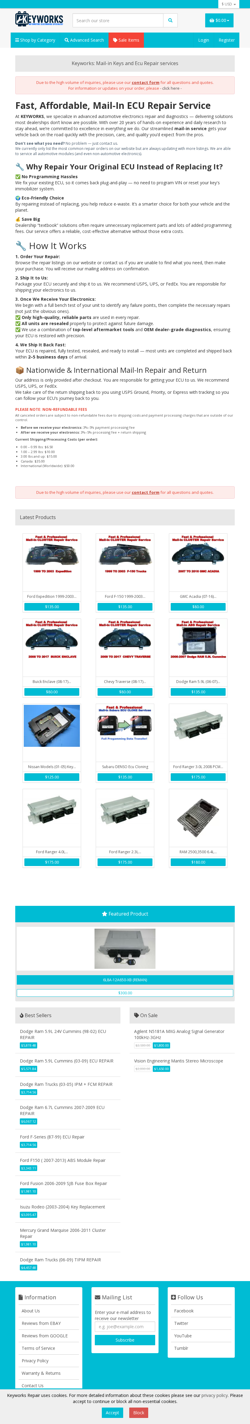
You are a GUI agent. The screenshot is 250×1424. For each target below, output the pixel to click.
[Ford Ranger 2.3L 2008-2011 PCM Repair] (125, 818)
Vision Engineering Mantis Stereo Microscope (178, 1061)
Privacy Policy (35, 1360)
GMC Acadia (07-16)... (198, 596)
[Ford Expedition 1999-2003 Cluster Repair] (52, 563)
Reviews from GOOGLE (45, 1336)
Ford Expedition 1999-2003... (52, 596)
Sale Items (128, 40)
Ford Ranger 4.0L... (52, 851)
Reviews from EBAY (41, 1323)
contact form (145, 82)
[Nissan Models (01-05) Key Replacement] (52, 733)
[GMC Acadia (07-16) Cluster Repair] (198, 563)
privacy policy (215, 1395)
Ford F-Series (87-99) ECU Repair (52, 1137)
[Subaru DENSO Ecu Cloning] (125, 733)
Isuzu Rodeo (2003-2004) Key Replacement (62, 1207)
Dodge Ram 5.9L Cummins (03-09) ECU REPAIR (66, 1061)
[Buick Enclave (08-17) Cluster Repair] (52, 648)
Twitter (181, 1323)
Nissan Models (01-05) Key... (52, 766)
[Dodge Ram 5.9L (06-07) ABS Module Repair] (198, 648)
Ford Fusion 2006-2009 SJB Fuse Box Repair (63, 1183)
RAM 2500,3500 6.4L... (198, 851)
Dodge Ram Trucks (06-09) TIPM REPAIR (60, 1260)
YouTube (183, 1336)
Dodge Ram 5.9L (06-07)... (198, 681)
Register (227, 40)
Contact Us (33, 1385)
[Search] (170, 20)
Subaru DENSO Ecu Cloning (125, 766)
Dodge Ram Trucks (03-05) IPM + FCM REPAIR (66, 1084)
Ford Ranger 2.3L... (125, 851)
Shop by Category (37, 40)
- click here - (171, 88)
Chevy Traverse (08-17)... (125, 681)
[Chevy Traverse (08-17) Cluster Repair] (125, 648)
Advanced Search (86, 40)
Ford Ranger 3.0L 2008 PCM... (198, 766)
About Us (31, 1311)
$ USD (227, 4)
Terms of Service (38, 1348)
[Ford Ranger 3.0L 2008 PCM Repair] (198, 733)
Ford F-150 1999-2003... (125, 596)
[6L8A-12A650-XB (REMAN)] (125, 949)
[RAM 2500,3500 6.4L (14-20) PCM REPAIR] (198, 818)
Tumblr (181, 1348)
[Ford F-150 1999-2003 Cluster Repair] (125, 563)
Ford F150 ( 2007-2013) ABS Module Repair (62, 1160)
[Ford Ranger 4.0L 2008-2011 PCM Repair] (52, 818)
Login (203, 40)
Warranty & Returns (41, 1373)
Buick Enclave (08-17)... (52, 681)
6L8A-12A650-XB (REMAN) (125, 979)
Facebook (184, 1311)
